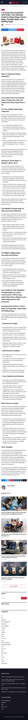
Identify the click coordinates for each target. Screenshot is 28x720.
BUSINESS (3, 619)
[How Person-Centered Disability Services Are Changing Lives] (14, 525)
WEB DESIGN (4, 663)
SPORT (2, 657)
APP (2, 617)
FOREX (2, 636)
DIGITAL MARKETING (5, 621)
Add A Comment (14, 586)
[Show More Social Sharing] (25, 30)
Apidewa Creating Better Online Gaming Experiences (12, 676)
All (1, 615)
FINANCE (3, 632)
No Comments (22, 24)
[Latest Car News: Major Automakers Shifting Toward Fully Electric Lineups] (14, 547)
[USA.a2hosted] (14, 2)
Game (2, 640)
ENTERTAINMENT (5, 626)
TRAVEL (3, 661)
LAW (2, 646)
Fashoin (3, 630)
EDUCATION (4, 624)
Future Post (3, 638)
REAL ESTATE (4, 653)
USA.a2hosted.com (20, 716)
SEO (2, 655)
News (3, 9)
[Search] (26, 2)
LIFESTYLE (3, 648)
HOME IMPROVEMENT (6, 644)
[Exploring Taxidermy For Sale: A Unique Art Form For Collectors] (14, 569)
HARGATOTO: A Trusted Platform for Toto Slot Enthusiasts (13, 691)
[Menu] (2, 2)
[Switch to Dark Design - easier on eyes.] (24, 2)
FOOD (2, 634)
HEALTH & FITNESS (5, 642)
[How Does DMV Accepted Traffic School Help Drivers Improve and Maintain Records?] (14, 504)
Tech (2, 659)
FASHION (3, 628)
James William (8, 24)
